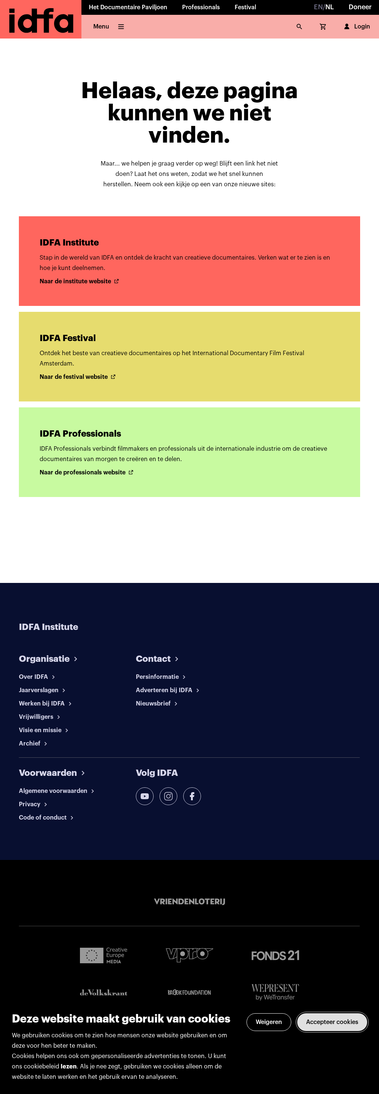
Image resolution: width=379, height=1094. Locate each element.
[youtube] (145, 796)
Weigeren (269, 1022)
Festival (245, 7)
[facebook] (192, 796)
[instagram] (168, 796)
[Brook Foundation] (189, 992)
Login (362, 27)
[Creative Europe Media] (103, 955)
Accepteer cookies (332, 1022)
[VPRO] (189, 955)
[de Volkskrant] (103, 992)
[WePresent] (275, 992)
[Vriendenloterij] (189, 901)
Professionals (201, 7)
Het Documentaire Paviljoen (128, 7)
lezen (69, 1067)
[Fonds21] (275, 955)
